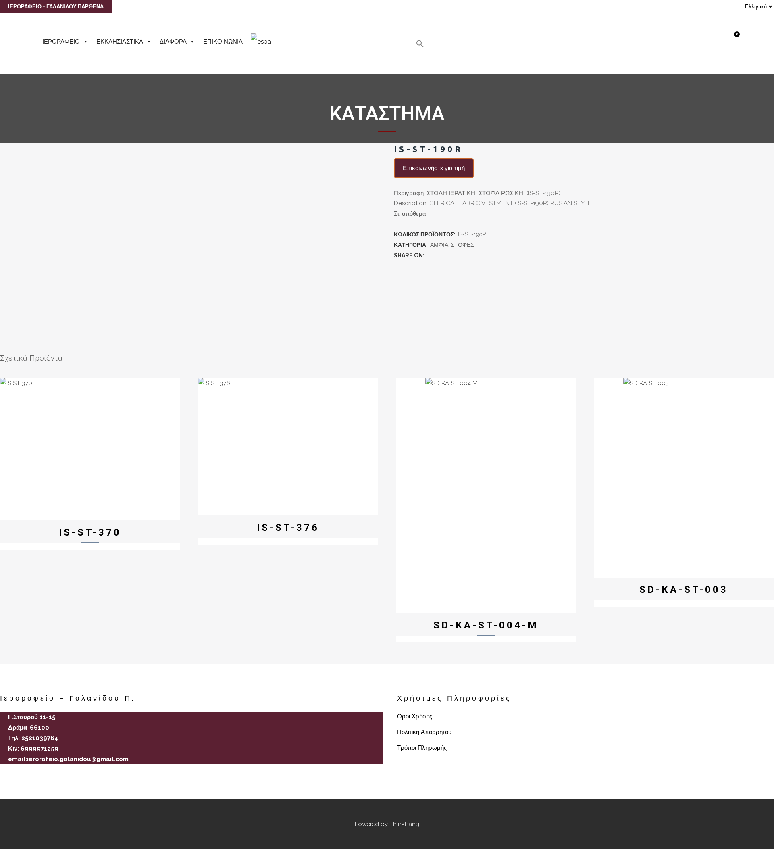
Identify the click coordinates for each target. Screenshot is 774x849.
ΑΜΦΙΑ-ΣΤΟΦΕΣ (452, 245)
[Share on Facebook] (430, 255)
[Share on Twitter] (439, 255)
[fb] (3, 773)
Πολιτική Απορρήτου (424, 732)
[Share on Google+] (447, 255)
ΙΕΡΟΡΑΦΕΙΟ (61, 41)
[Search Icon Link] (420, 45)
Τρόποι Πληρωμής (422, 747)
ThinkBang (404, 824)
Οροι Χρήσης (414, 716)
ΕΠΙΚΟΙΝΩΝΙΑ (223, 41)
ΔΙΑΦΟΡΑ (173, 41)
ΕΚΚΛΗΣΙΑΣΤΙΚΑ (119, 41)
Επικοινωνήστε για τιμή (434, 168)
